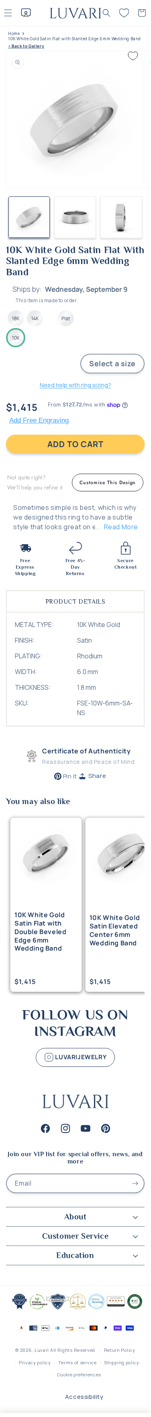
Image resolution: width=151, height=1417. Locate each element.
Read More (121, 526)
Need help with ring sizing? (75, 385)
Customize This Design (108, 482)
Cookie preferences (79, 1375)
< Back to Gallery (26, 46)
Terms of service (77, 1362)
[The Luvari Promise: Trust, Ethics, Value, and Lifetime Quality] (75, 1308)
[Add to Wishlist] (133, 56)
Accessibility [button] (84, 1396)
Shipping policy (121, 1362)
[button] (106, 13)
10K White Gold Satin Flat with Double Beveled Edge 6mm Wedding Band (40, 932)
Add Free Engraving (39, 420)
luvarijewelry (80, 1056)
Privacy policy (35, 1362)
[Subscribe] (135, 1183)
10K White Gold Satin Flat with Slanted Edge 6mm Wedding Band (74, 38)
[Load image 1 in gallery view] (29, 217)
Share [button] (97, 775)
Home (14, 33)
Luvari (42, 1350)
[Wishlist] (124, 13)
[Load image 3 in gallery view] (121, 217)
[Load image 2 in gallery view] (75, 217)
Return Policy (119, 1350)
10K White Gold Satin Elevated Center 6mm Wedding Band (115, 930)
